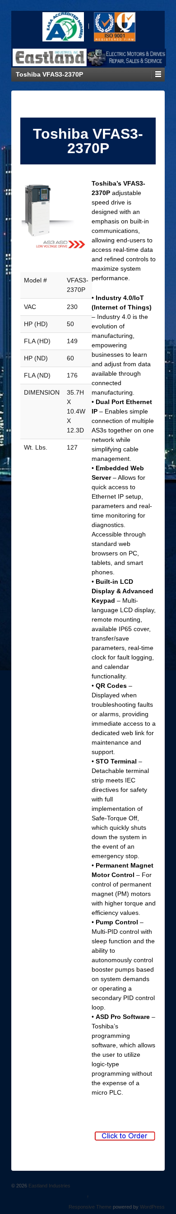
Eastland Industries (48, 1185)
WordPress (152, 1206)
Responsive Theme (90, 1206)
